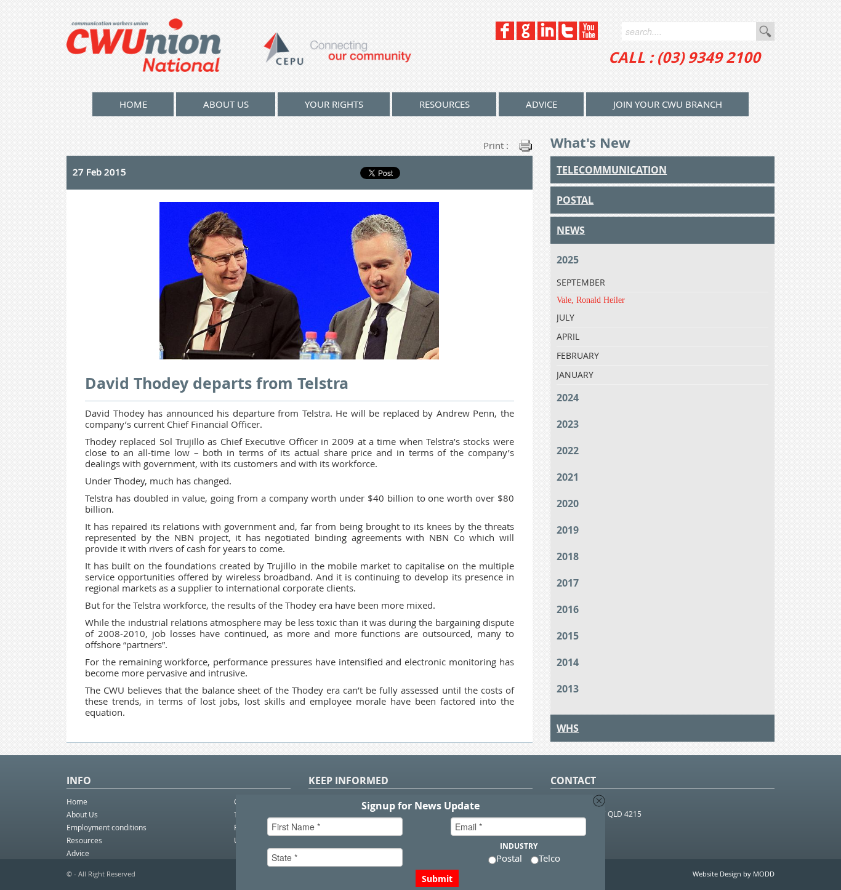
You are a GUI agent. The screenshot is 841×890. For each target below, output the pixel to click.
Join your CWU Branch (667, 104)
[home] (238, 46)
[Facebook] (505, 36)
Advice (541, 104)
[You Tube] (588, 36)
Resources (444, 104)
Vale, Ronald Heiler (591, 300)
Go (765, 31)
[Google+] (526, 36)
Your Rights (334, 104)
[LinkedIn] (546, 36)
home (133, 104)
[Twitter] (567, 36)
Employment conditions (106, 827)
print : (496, 145)
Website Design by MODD (734, 873)
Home (76, 801)
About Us (226, 104)
